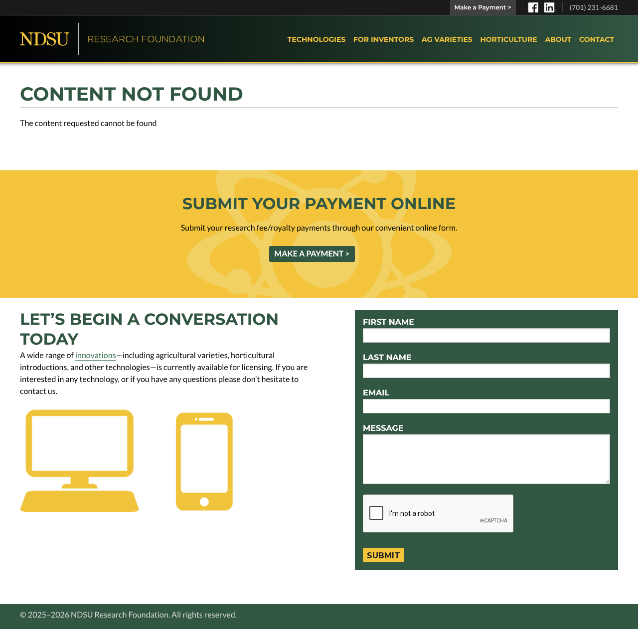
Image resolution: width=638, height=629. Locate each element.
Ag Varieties (447, 39)
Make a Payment (483, 7)
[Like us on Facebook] (533, 7)
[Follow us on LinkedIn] (550, 7)
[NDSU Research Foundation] (112, 39)
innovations (95, 355)
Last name (387, 358)
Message (383, 428)
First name (388, 322)
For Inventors (383, 39)
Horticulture (508, 39)
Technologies (316, 39)
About (558, 39)
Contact (596, 39)
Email (376, 393)
